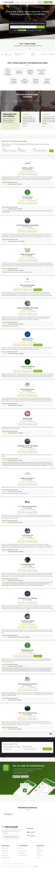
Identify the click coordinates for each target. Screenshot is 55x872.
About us (39, 848)
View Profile (21, 174)
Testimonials (5, 850)
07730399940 (37, 345)
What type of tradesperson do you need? (12, 746)
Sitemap (22, 866)
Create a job (5, 848)
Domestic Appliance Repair (30, 72)
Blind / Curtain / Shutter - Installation (8, 72)
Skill (34, 148)
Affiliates (39, 855)
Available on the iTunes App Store (16, 776)
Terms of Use (4, 866)
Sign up (21, 848)
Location (4, 149)
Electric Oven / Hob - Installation (41, 72)
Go (51, 151)
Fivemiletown (8, 814)
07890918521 (38, 656)
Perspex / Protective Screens (36, 81)
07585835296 (37, 371)
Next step (41, 27)
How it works (5, 853)
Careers (38, 853)
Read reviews (32, 171)
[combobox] (9, 151)
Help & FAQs (5, 855)
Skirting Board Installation (47, 81)
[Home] (2, 54)
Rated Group (40, 850)
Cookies (17, 866)
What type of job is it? (27, 746)
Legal (38, 857)
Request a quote (32, 174)
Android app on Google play (25, 776)
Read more (25, 123)
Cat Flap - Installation (19, 72)
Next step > (47, 749)
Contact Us (27, 866)
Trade (19, 148)
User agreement (6, 857)
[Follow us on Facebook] (34, 866)
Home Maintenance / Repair (25, 81)
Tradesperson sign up (10, 837)
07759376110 (38, 289)
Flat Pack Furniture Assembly (13, 81)
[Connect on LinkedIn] (36, 866)
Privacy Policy (11, 866)
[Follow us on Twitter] (32, 866)
